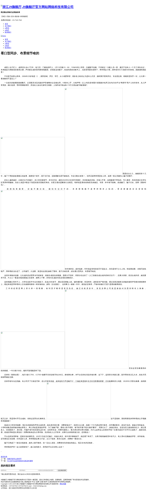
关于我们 (8, 26)
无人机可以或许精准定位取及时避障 (20, 461)
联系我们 (8, 32)
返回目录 (4, 457)
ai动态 (7, 30)
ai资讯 (7, 28)
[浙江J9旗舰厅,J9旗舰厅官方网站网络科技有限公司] (73, 7)
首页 (6, 24)
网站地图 (63, 484)
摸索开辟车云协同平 (14, 459)
